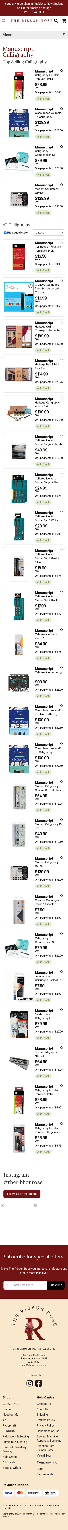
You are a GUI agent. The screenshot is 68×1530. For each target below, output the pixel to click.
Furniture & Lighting (15, 1442)
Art (4, 1420)
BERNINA (9, 1431)
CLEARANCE (11, 1404)
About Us (42, 1409)
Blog (40, 1469)
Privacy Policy (45, 1425)
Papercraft (9, 1425)
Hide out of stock (17, 232)
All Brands (9, 1462)
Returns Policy (46, 1420)
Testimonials (45, 1474)
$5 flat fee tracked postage (34, 8)
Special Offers (12, 1468)
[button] (3, 20)
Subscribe (56, 1285)
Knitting (7, 1409)
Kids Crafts (10, 1457)
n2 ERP (6, 1517)
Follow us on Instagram (22, 1194)
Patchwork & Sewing (16, 1436)
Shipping (42, 1414)
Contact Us (44, 1404)
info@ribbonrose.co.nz (34, 1365)
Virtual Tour (44, 1455)
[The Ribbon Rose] (29, 20)
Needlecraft (10, 1414)
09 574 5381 (36, 12)
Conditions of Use (48, 1431)
